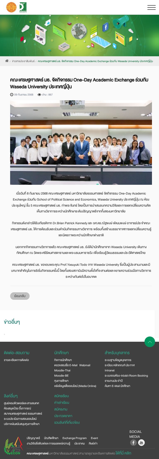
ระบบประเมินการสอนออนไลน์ (20, 418)
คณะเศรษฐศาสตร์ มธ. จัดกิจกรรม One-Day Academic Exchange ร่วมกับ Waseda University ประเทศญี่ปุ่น (95, 61)
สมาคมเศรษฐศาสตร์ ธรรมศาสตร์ (23, 413)
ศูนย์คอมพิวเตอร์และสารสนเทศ (21, 403)
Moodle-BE (61, 375)
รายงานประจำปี (114, 380)
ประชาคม (79, 443)
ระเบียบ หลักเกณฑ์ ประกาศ (120, 365)
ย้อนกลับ (19, 296)
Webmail (84, 365)
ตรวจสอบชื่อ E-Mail (65, 365)
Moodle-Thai (62, 370)
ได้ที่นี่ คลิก (123, 453)
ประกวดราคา (63, 416)
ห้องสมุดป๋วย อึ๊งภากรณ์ (17, 408)
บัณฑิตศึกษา (51, 438)
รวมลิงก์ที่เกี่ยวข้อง (67, 423)
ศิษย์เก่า (93, 443)
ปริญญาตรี (33, 438)
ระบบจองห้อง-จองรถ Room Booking (126, 375)
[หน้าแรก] (7, 61)
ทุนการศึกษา (61, 380)
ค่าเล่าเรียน (61, 403)
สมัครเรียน (61, 396)
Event (94, 438)
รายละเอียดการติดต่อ (16, 359)
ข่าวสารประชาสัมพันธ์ (23, 61)
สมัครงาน (60, 409)
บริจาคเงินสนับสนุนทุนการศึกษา (22, 423)
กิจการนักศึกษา (63, 359)
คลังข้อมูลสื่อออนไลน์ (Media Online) (75, 385)
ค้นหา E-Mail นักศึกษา (117, 385)
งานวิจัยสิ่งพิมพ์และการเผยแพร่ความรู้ (48, 443)
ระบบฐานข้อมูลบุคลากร (118, 359)
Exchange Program (75, 438)
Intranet (109, 370)
